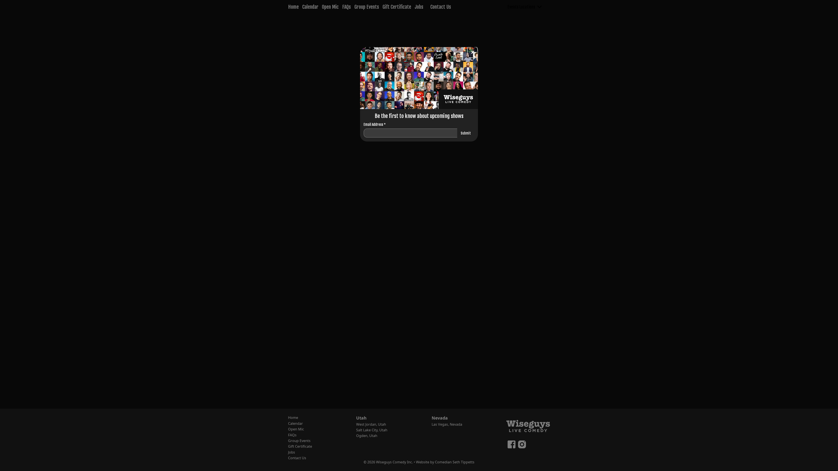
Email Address (375, 124)
